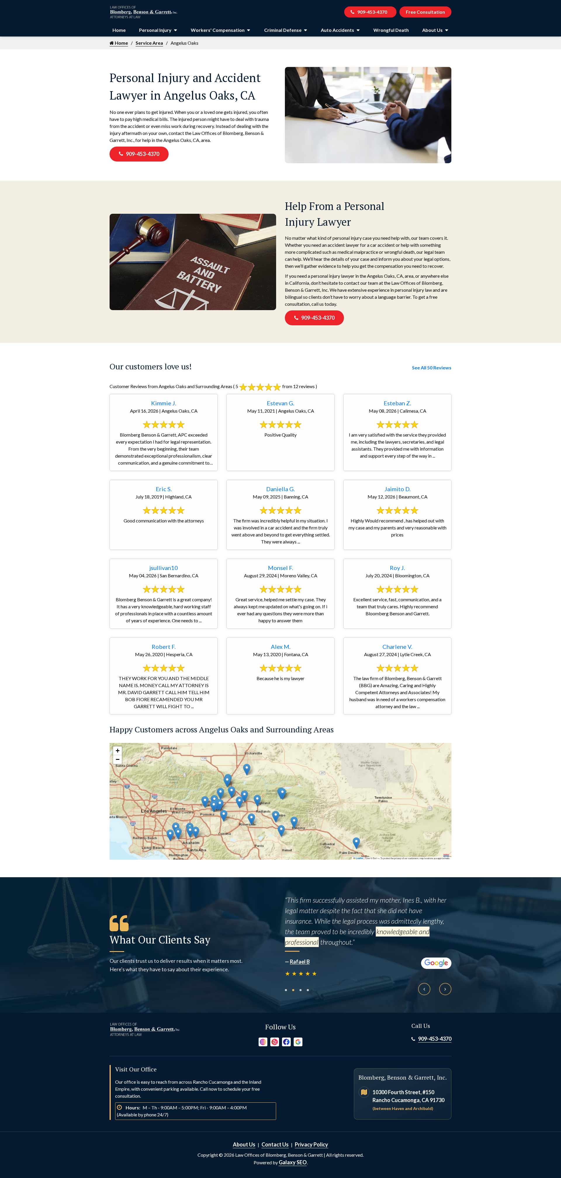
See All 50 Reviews (431, 367)
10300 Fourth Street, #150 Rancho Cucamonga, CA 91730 (408, 1100)
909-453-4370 (372, 12)
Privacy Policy (311, 1144)
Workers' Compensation (218, 30)
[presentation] (424, 989)
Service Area (149, 43)
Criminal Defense (283, 30)
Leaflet (359, 858)
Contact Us (275, 1144)
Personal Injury (155, 30)
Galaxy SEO (293, 1162)
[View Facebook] (286, 1041)
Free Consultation (425, 12)
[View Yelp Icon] (274, 1041)
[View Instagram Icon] (263, 1041)
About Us (432, 30)
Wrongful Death (391, 30)
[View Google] (298, 1041)
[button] (220, 794)
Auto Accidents (337, 30)
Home (119, 30)
